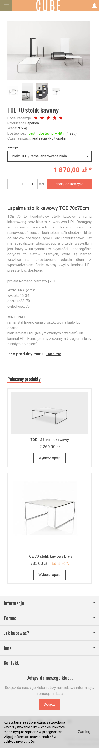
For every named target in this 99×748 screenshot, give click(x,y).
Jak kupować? (16, 632)
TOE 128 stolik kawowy (49, 440)
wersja (12, 147)
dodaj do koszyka (69, 184)
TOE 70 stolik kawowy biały (49, 556)
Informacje (14, 603)
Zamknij (84, 732)
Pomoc (10, 618)
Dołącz (49, 704)
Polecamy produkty (24, 379)
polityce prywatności (19, 741)
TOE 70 (14, 216)
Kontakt (11, 662)
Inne (8, 648)
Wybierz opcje (49, 458)
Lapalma (32, 123)
